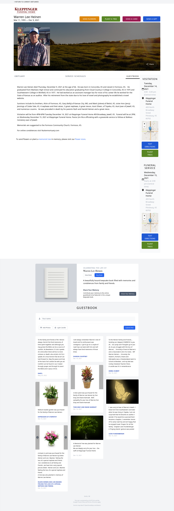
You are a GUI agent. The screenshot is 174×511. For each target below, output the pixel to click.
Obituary (19, 76)
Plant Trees (150, 153)
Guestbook (132, 76)
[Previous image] (37, 437)
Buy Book (99, 275)
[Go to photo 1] (51, 448)
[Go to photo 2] (52, 448)
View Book (88, 275)
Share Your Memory (127, 294)
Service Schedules (75, 76)
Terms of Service (92, 502)
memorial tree (45, 139)
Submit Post (129, 328)
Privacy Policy (81, 502)
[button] (150, 129)
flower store (80, 139)
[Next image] (66, 437)
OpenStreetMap (89, 505)
